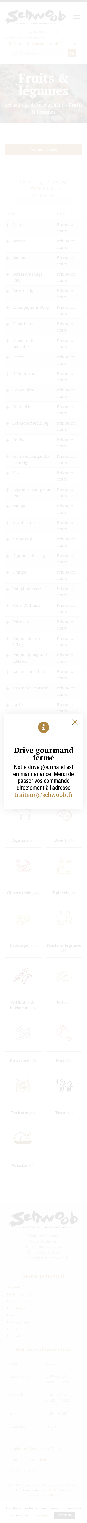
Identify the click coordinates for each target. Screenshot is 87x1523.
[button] (75, 722)
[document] (43, 761)
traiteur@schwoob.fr (43, 794)
